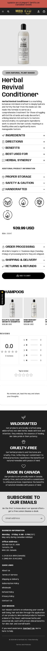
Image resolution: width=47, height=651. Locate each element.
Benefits (13, 148)
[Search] (8, 11)
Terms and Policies (23, 645)
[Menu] (3, 11)
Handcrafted (16, 189)
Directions (14, 141)
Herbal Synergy (18, 160)
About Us (6, 571)
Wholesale (6, 588)
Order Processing (20, 246)
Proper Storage (18, 176)
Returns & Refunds (21, 266)
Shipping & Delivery (21, 260)
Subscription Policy (10, 583)
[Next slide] (42, 311)
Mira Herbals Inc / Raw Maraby (26, 640)
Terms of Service (10, 575)
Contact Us (7, 601)
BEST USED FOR (17, 154)
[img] (9, 351)
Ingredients (15, 135)
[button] (33, 339)
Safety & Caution (20, 183)
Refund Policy (8, 592)
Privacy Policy (8, 596)
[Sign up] (41, 518)
